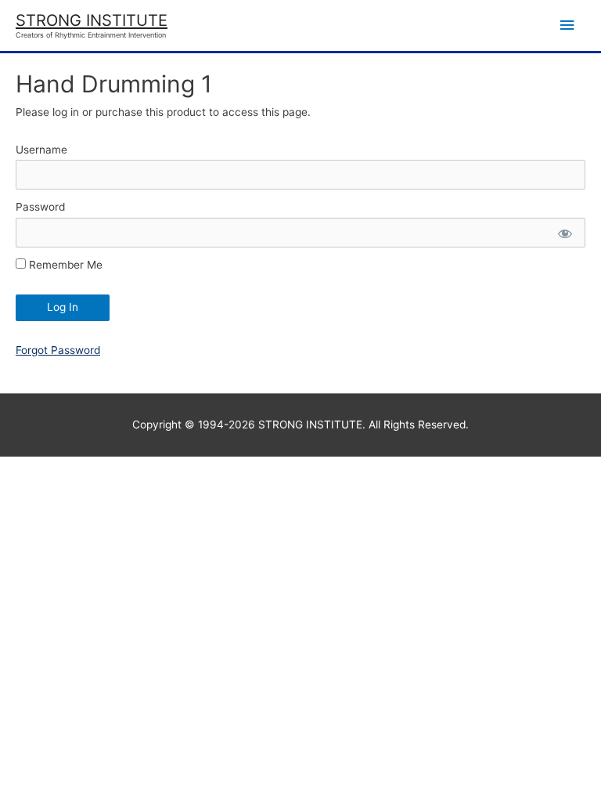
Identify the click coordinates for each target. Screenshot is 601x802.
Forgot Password (58, 350)
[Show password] (563, 232)
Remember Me (64, 264)
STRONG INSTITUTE (91, 20)
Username (41, 149)
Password (40, 206)
